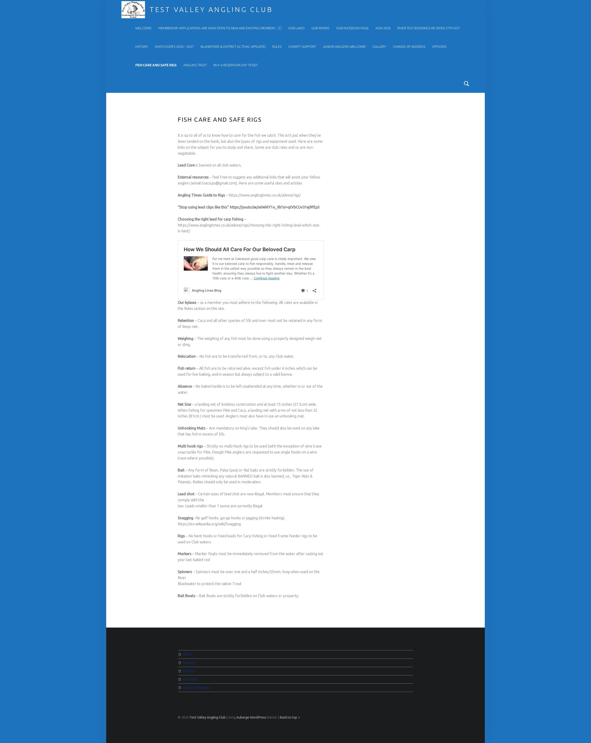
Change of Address (409, 46)
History (141, 46)
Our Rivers (320, 28)
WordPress (258, 717)
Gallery (379, 46)
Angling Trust (195, 65)
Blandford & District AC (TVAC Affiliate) (233, 46)
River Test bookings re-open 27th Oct (428, 28)
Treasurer (189, 662)
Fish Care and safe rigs (156, 65)
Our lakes (296, 28)
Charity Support (302, 46)
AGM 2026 (383, 28)
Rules (277, 46)
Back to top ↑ (290, 717)
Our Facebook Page (352, 28)
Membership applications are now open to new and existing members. (217, 28)
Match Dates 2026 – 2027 (174, 46)
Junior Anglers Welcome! (344, 46)
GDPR (186, 654)
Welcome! (143, 28)
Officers (439, 46)
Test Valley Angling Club (211, 9)
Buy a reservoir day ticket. (236, 65)
